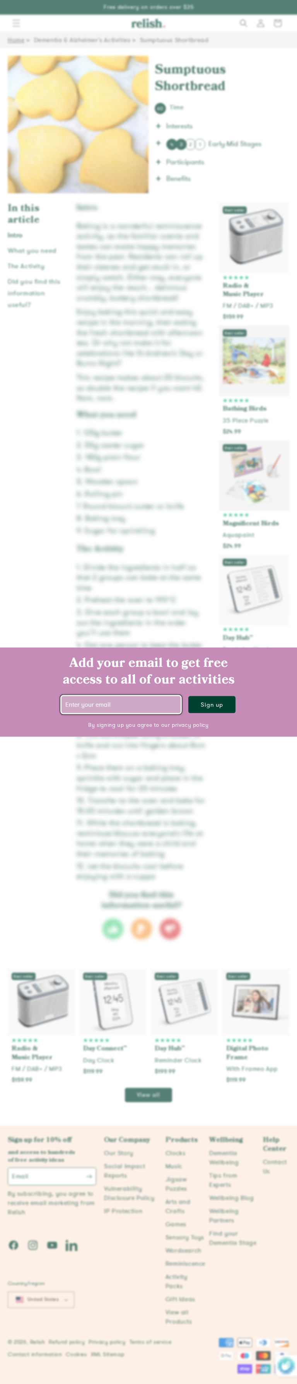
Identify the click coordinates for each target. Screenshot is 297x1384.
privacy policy (190, 724)
